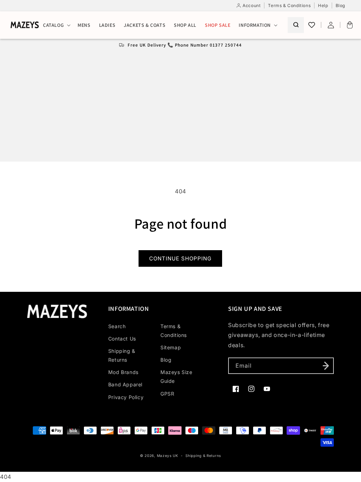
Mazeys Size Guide (176, 376)
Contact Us (122, 339)
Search (117, 326)
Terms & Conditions (173, 330)
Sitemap (170, 347)
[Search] (296, 24)
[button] (56, 25)
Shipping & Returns (121, 355)
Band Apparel (125, 384)
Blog (165, 360)
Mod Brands (123, 372)
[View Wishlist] (311, 25)
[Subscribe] (326, 365)
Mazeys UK (168, 455)
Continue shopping (180, 258)
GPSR (167, 394)
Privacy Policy (125, 397)
